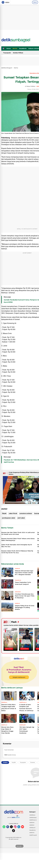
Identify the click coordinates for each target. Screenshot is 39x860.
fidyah (4, 513)
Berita (15, 48)
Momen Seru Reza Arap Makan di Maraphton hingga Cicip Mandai (7, 730)
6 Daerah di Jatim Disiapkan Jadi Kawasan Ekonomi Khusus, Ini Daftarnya (26, 707)
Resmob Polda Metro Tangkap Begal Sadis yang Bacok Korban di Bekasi (8, 707)
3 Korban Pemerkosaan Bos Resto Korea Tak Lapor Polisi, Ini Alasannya (24, 595)
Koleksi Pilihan (18, 53)
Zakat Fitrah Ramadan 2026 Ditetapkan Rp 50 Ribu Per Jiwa (16, 545)
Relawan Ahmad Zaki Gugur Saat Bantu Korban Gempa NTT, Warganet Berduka (24, 572)
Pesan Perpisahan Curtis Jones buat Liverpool (23, 583)
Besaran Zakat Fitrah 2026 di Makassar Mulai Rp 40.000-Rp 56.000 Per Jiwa (17, 551)
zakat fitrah (13, 513)
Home (8, 48)
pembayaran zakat (8, 518)
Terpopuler (7, 53)
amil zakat (21, 518)
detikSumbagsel (6, 68)
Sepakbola (22, 48)
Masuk (35, 2)
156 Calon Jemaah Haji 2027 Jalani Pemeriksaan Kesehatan (26, 730)
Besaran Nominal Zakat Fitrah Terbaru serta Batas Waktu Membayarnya (18, 539)
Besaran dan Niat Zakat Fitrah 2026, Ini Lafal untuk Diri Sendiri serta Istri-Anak (18, 533)
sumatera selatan (26, 513)
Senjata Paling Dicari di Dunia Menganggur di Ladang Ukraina (24, 607)
